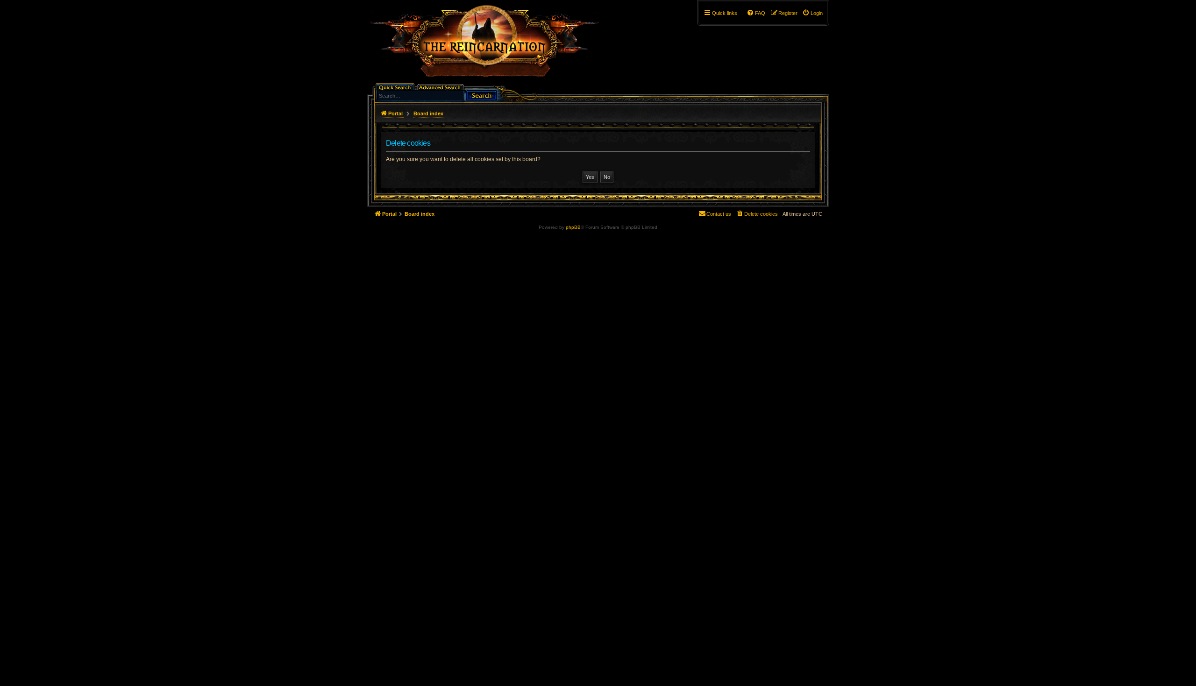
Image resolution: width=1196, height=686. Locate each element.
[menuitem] (812, 13)
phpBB (573, 227)
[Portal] (489, 45)
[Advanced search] (441, 87)
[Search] (481, 94)
